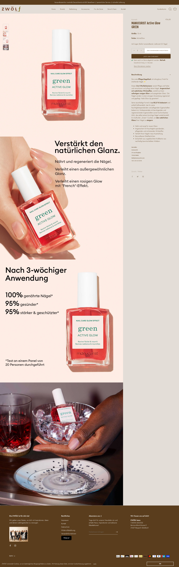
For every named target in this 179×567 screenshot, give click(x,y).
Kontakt (123, 9)
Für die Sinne (98, 9)
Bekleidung (73, 9)
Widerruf (66, 538)
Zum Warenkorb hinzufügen (157, 50)
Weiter (140, 171)
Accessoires (85, 9)
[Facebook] (10, 545)
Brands (62, 9)
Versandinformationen (68, 533)
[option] (6, 27)
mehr (94, 564)
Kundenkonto (161, 9)
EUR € (11, 556)
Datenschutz (65, 527)
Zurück (133, 171)
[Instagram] (15, 545)
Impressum (65, 520)
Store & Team (111, 9)
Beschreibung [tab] (136, 74)
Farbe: (133, 38)
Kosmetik (134, 19)
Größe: (134, 34)
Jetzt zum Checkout (151, 56)
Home (53, 9)
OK (160, 564)
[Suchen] (170, 9)
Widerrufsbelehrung (68, 530)
